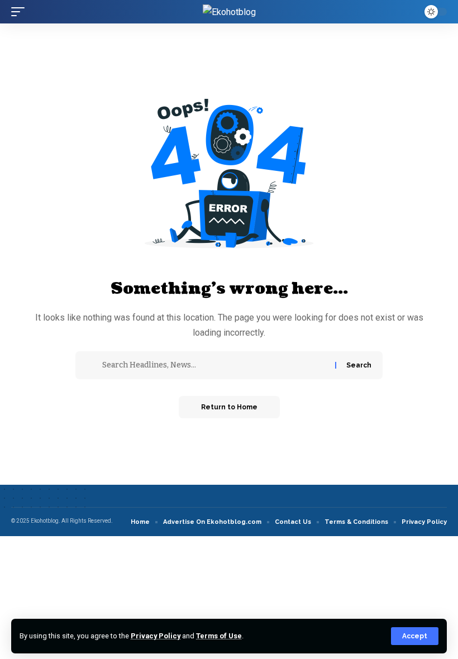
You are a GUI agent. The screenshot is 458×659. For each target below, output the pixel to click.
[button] (414, 636)
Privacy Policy (155, 636)
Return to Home (229, 407)
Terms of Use (219, 636)
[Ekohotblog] (229, 12)
